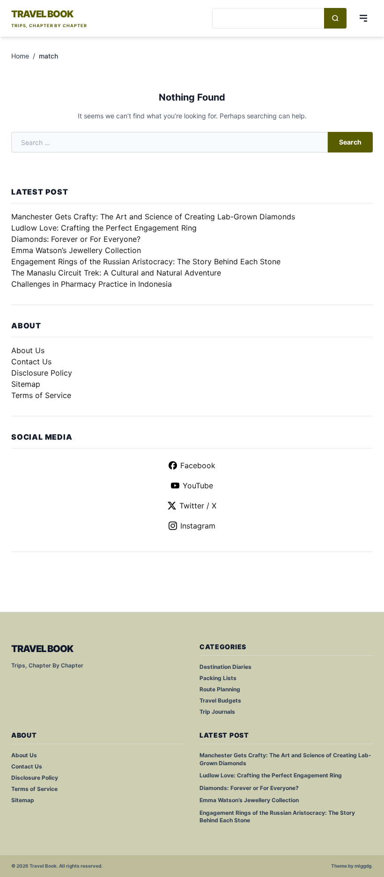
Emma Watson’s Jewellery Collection (76, 250)
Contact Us (31, 361)
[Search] (335, 18)
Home (20, 56)
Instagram (197, 525)
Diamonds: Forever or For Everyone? (75, 239)
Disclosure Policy (41, 372)
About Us (27, 350)
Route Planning (219, 689)
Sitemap (25, 384)
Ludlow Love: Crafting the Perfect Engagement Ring (104, 227)
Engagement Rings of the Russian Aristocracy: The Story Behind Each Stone (146, 261)
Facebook (197, 465)
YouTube (198, 485)
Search (350, 142)
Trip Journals (217, 711)
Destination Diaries (225, 666)
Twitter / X (197, 505)
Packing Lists (217, 677)
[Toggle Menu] (363, 18)
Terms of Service (41, 395)
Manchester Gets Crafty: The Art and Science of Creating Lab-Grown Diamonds (153, 216)
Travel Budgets (220, 700)
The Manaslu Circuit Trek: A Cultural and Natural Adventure (116, 272)
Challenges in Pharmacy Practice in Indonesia (91, 284)
